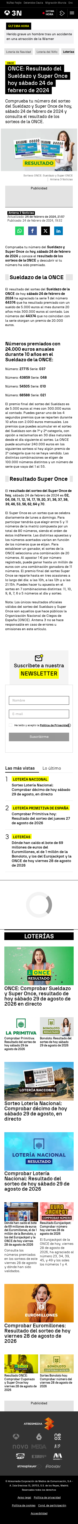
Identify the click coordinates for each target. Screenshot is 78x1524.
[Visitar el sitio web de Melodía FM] (57, 1456)
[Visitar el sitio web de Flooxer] (53, 1466)
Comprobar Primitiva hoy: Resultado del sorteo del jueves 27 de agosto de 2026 (41, 818)
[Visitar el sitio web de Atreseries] (57, 1446)
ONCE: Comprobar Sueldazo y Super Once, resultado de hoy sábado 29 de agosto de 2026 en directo (37, 996)
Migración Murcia (55, 2)
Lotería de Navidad (18, 52)
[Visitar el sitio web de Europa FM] (39, 1456)
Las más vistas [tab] (20, 768)
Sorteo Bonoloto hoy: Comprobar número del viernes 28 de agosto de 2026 (56, 1381)
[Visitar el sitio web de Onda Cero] (20, 1456)
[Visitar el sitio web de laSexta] (39, 1437)
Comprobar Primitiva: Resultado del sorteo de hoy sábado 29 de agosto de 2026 (20, 1044)
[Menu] (73, 13)
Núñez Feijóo (13, 2)
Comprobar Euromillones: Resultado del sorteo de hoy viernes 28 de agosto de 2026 (37, 1333)
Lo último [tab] (51, 768)
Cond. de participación (52, 1505)
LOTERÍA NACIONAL (30, 779)
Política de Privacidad (54, 725)
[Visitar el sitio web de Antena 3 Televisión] (20, 1437)
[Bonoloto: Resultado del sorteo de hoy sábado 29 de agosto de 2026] (57, 1026)
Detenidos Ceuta (33, 2)
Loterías (21, 837)
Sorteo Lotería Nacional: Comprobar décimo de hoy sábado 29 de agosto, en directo (41, 789)
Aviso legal (24, 1497)
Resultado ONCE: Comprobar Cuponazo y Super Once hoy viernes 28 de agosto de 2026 (20, 1383)
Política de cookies (24, 1505)
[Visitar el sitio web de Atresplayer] (29, 1466)
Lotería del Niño (47, 52)
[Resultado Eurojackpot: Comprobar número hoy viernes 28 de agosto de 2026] (57, 1211)
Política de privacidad (47, 1497)
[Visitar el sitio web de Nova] (20, 1446)
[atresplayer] (62, 13)
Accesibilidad (39, 1513)
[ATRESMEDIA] (39, 1424)
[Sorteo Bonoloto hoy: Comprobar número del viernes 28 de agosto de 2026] (57, 1363)
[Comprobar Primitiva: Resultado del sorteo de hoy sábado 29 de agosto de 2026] (21, 1026)
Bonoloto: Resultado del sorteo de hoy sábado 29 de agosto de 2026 (56, 1042)
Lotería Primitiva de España (40, 808)
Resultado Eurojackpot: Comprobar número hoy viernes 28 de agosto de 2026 (55, 1228)
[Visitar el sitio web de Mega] (39, 1446)
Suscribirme (39, 737)
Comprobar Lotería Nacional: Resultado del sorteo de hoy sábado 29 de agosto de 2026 (37, 1181)
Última (50, 13)
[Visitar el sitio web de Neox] (57, 1437)
